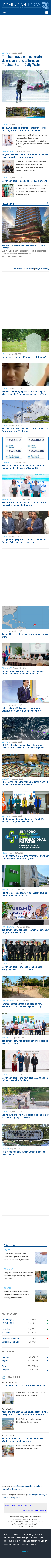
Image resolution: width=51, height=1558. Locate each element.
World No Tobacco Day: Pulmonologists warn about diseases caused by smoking (16, 1256)
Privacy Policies (27, 1510)
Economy (7, 462)
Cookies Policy (40, 1510)
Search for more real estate (23, 269)
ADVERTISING (17, 1505)
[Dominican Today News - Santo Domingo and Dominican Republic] (25, 5)
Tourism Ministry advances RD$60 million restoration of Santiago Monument (17, 1294)
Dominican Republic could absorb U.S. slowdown (24, 181)
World (5, 779)
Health (5, 853)
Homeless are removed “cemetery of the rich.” (24, 357)
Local (5, 53)
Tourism (6, 890)
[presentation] (44, 202)
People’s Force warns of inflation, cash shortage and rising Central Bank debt (18, 1275)
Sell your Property (42, 269)
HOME (7, 1505)
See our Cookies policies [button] (24, 1544)
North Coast (9, 151)
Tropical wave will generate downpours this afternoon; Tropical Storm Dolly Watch (22, 61)
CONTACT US (29, 1505)
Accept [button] (25, 1551)
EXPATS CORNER (14, 1377)
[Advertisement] (25, 28)
